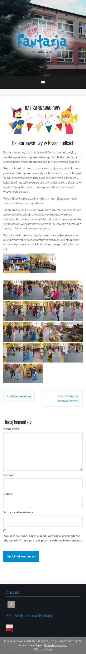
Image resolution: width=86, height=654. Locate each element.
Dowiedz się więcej (55, 645)
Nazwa (8, 475)
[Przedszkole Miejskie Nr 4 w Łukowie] (43, 37)
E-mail (8, 493)
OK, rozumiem (43, 649)
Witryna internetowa (18, 512)
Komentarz (12, 428)
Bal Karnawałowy (20, 396)
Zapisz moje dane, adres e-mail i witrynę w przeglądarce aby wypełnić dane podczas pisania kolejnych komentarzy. (42, 538)
